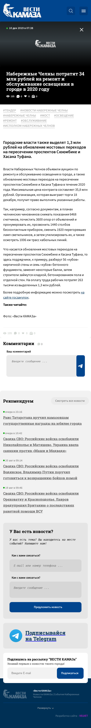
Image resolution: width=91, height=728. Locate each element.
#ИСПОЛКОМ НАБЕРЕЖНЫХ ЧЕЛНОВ (29, 126)
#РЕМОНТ (10, 121)
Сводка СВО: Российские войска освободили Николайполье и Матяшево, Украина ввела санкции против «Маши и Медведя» (41, 444)
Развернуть (44, 708)
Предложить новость (48, 607)
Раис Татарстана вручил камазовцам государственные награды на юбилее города (42, 420)
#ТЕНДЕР (9, 110)
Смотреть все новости (70, 401)
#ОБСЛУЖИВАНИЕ (34, 121)
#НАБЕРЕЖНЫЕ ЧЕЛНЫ (19, 116)
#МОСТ (45, 116)
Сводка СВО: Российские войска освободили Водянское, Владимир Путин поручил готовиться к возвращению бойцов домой (41, 472)
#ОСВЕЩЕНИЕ (64, 116)
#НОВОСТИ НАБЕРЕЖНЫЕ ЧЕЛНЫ (44, 110)
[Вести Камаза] (22, 10)
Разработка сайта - (71, 716)
